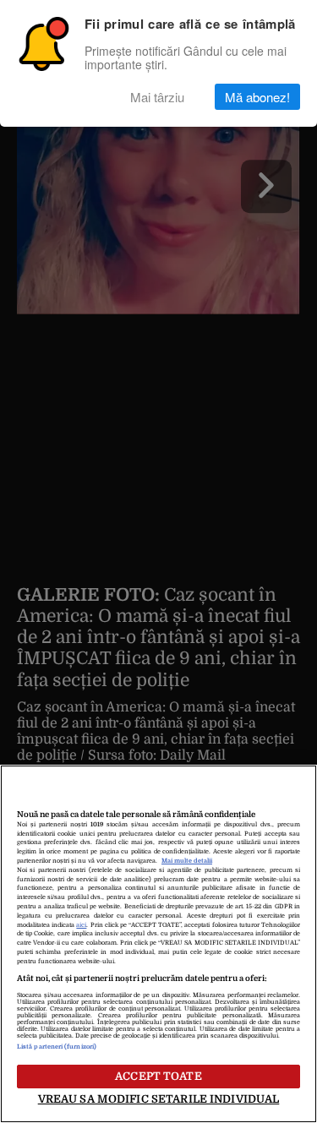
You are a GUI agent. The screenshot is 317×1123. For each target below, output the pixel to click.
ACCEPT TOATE (158, 1076)
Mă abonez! (257, 97)
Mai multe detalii (186, 861)
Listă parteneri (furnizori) (56, 1047)
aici (81, 925)
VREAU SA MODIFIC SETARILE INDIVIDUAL (159, 1099)
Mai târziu (157, 97)
